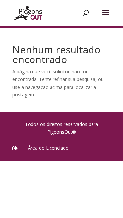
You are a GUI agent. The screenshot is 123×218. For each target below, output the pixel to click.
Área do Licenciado (48, 148)
